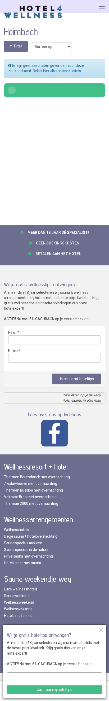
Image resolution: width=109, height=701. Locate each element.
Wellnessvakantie (18, 609)
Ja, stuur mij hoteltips (76, 379)
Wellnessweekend (19, 602)
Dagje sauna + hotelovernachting (30, 536)
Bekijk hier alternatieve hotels (57, 71)
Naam (12, 332)
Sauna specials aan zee (23, 543)
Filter (17, 46)
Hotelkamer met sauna (22, 563)
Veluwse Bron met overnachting (30, 497)
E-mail (13, 351)
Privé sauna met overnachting (28, 556)
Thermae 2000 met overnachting (31, 503)
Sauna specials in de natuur (26, 550)
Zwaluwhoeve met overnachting (30, 484)
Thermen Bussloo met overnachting (33, 490)
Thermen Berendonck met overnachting (37, 477)
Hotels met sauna (18, 616)
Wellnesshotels (16, 530)
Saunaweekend (17, 596)
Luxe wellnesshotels (21, 589)
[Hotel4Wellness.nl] (33, 12)
